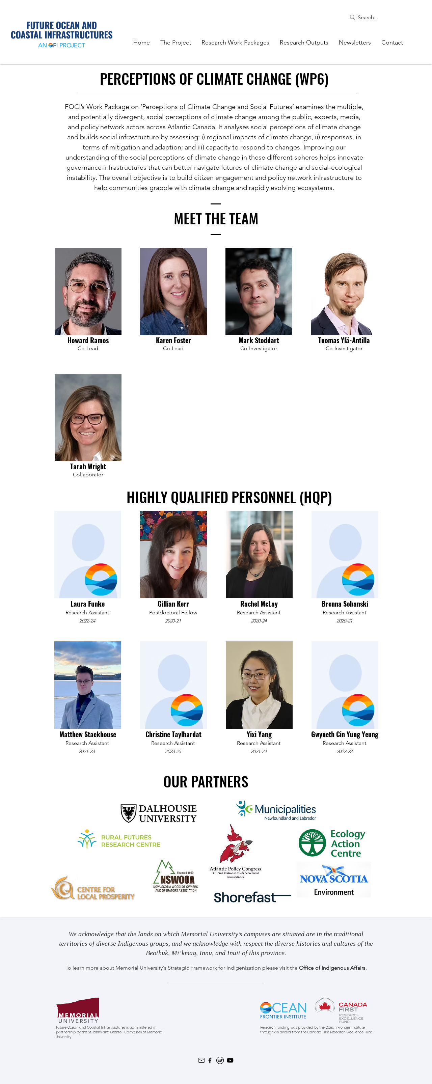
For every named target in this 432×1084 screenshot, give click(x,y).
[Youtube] (230, 1060)
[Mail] (201, 1060)
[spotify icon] (220, 1060)
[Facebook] (210, 1060)
